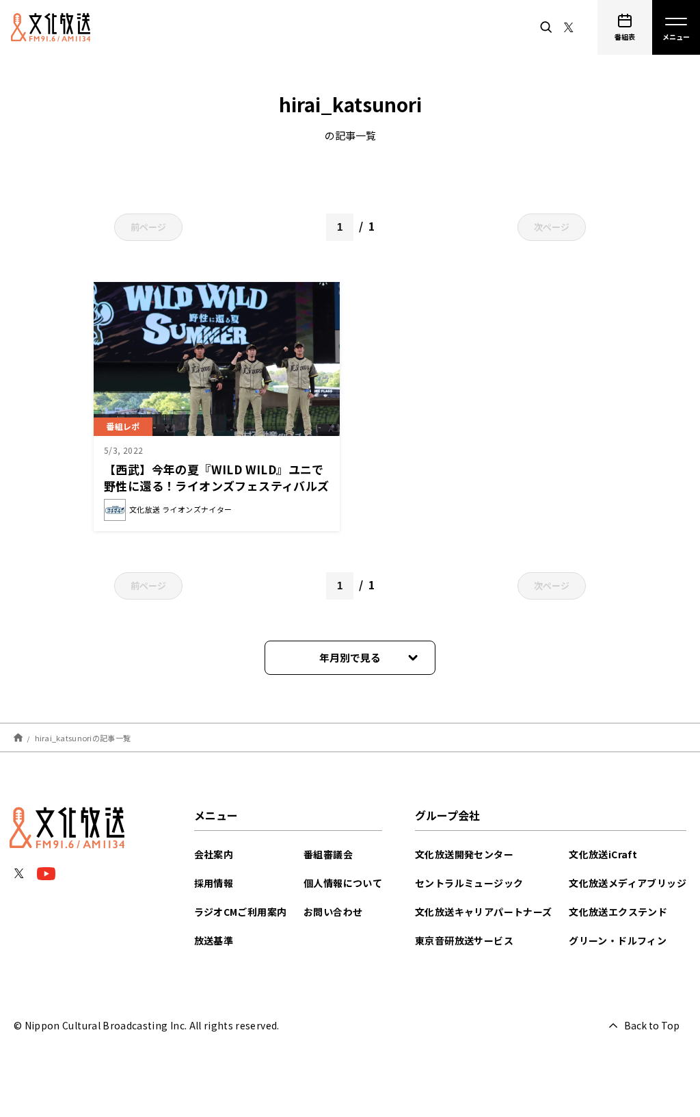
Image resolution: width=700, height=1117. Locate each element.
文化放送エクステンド (618, 912)
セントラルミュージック (469, 883)
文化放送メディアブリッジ (627, 883)
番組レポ (123, 426)
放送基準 (214, 940)
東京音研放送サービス (464, 940)
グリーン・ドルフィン (618, 940)
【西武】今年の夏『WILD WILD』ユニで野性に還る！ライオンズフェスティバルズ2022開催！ (216, 486)
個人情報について (343, 883)
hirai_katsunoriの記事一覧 (83, 737)
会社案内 (214, 854)
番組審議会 (328, 854)
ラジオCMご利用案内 (240, 912)
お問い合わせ (333, 912)
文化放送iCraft (603, 854)
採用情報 (214, 883)
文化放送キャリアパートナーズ (483, 912)
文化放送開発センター (464, 854)
